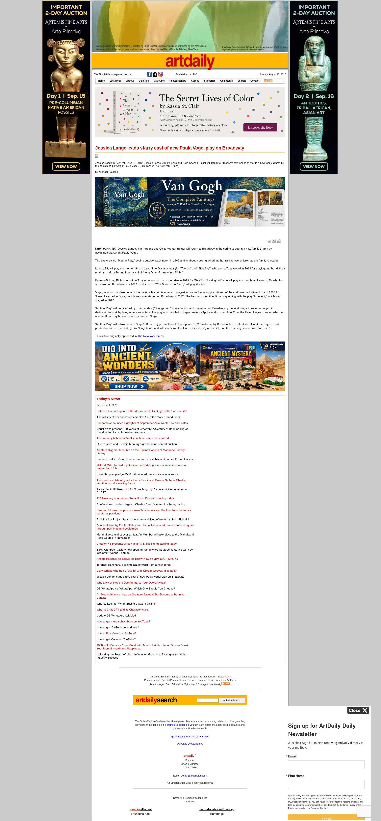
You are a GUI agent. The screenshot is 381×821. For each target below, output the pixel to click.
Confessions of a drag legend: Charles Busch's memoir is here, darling (141, 504)
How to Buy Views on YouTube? (117, 633)
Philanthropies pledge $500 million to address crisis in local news (137, 474)
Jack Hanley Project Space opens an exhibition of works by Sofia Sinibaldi (143, 519)
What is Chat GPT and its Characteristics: (123, 609)
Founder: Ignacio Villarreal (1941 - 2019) (190, 764)
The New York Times (151, 336)
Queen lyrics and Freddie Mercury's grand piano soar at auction (137, 444)
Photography (223, 676)
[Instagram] (160, 75)
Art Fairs (231, 680)
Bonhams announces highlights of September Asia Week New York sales (142, 422)
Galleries (144, 80)
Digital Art (196, 676)
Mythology (189, 684)
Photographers (177, 80)
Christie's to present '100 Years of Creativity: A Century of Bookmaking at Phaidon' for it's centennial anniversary (142, 430)
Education (177, 684)
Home (101, 80)
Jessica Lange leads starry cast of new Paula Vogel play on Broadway (140, 576)
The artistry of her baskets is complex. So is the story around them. (139, 417)
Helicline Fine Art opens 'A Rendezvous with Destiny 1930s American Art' (142, 411)
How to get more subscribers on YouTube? (123, 621)
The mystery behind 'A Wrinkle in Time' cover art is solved (133, 438)
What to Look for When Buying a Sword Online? (127, 603)
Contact (254, 80)
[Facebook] (149, 75)
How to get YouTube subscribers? (118, 627)
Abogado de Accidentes (190, 743)
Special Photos (170, 680)
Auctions (221, 680)
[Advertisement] (239, 424)
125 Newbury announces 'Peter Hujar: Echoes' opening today (135, 498)
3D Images (202, 684)
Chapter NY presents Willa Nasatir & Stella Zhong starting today (137, 543)
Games (195, 80)
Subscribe (210, 80)
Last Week (115, 80)
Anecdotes (155, 684)
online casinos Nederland (173, 725)
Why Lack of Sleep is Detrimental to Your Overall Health (131, 582)
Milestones (184, 676)
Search (242, 80)
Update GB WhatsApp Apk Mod (116, 615)
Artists (130, 80)
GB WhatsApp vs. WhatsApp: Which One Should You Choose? (136, 588)
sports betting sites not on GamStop (190, 736)
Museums (159, 80)
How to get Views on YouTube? (116, 639)
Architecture (209, 676)
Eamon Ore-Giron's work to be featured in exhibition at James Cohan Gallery (145, 459)
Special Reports (187, 680)
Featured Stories (206, 680)
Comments (226, 80)
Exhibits (165, 676)
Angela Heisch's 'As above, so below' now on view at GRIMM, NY (137, 558)
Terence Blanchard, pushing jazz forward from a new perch (134, 564)
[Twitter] (155, 75)
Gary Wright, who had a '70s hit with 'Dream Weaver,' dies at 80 (137, 570)
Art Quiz (166, 684)
